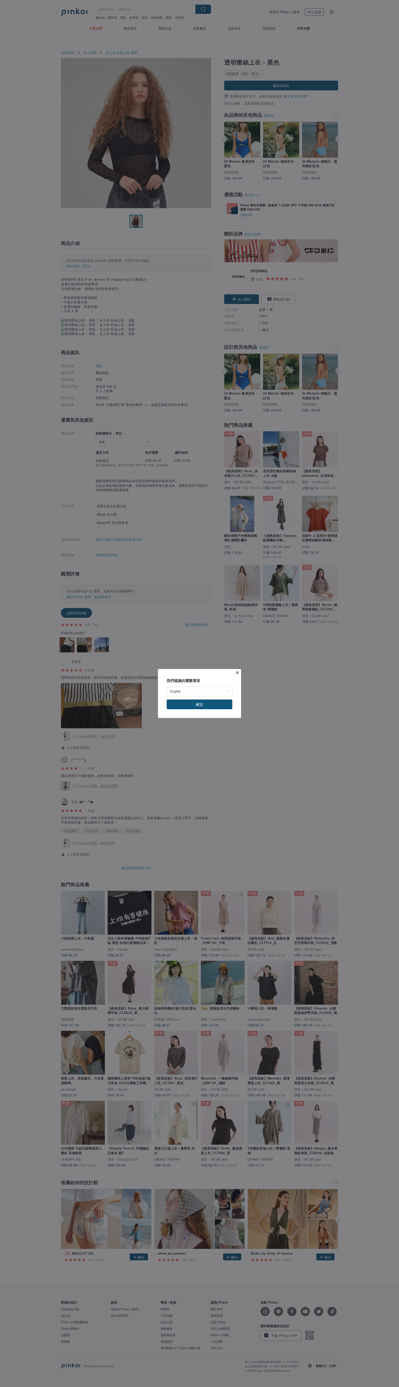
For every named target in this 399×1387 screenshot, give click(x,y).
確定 (199, 704)
